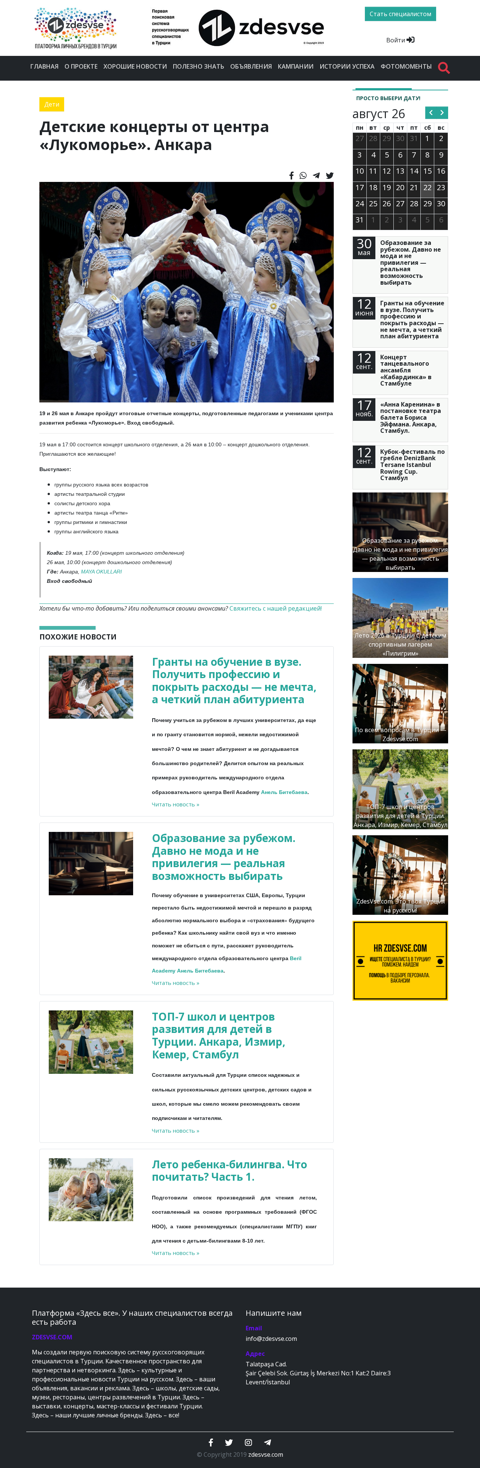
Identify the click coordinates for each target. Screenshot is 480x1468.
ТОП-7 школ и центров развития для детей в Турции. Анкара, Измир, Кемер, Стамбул (218, 1035)
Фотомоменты (406, 66)
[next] (442, 113)
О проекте (81, 66)
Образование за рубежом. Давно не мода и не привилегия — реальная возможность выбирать (224, 857)
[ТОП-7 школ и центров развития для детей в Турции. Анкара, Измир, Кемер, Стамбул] (400, 789)
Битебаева (293, 792)
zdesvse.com (265, 1454)
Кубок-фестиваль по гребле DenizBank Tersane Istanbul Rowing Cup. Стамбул (412, 464)
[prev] (431, 113)
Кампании (296, 66)
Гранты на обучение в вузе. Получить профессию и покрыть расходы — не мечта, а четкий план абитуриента (234, 680)
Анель (269, 792)
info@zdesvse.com (271, 1338)
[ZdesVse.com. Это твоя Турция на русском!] (400, 874)
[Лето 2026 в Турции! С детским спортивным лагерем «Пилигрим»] (400, 617)
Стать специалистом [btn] (400, 14)
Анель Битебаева (200, 971)
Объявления (251, 66)
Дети (51, 104)
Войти (396, 40)
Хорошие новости (135, 66)
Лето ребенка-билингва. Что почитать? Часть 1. (229, 1170)
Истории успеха (347, 66)
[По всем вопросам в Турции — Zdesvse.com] (400, 703)
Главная (44, 66)
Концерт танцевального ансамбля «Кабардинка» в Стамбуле (406, 370)
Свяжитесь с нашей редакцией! (276, 608)
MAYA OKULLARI (101, 572)
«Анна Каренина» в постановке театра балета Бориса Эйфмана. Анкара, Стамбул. (410, 417)
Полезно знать (198, 66)
